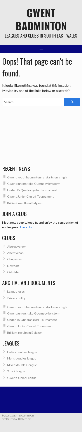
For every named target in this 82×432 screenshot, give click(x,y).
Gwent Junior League (22, 378)
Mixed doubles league (22, 365)
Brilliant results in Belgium (24, 203)
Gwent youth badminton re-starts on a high (37, 177)
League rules (16, 291)
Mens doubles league (21, 358)
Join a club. (26, 227)
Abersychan (15, 253)
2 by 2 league (16, 371)
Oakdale (13, 272)
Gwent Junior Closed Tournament (30, 196)
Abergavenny (16, 246)
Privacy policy (16, 298)
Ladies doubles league (22, 352)
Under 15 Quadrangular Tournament (32, 190)
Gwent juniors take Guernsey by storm (33, 183)
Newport (13, 266)
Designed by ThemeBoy (16, 419)
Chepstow (14, 259)
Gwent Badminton (41, 19)
